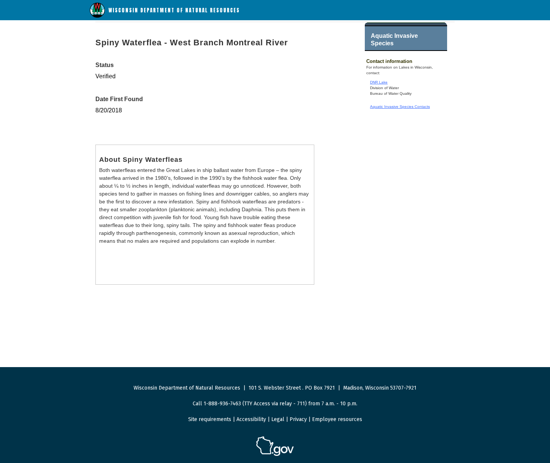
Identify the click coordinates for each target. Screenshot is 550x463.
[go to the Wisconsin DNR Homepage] (97, 16)
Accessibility (251, 419)
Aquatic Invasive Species (394, 39)
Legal (277, 419)
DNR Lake (379, 82)
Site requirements (209, 419)
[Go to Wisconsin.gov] (275, 455)
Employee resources (337, 419)
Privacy (298, 419)
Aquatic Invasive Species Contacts (400, 107)
